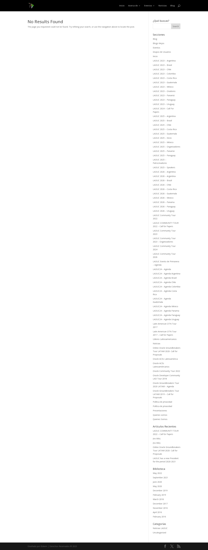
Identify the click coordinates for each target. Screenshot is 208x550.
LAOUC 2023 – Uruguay (163, 104)
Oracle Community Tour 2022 (166, 371)
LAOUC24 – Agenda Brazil (165, 277)
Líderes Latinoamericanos (165, 339)
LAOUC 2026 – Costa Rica (165, 189)
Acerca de (133, 6)
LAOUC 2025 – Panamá (163, 151)
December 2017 (160, 503)
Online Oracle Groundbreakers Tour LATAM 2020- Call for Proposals (166, 351)
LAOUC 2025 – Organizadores (166, 146)
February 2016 (159, 516)
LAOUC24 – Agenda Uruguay (166, 319)
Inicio (122, 6)
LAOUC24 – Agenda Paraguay (166, 315)
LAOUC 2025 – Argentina (164, 116)
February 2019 (159, 495)
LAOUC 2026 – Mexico (163, 197)
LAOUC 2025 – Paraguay (164, 155)
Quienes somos (160, 415)
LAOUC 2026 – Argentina (164, 171)
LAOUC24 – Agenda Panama (166, 310)
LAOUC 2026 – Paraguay (164, 206)
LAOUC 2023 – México (163, 86)
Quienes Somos (160, 419)
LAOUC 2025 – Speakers (164, 167)
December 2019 (160, 490)
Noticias (162, 6)
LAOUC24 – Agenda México (165, 306)
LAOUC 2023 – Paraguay (164, 99)
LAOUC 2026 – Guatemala (165, 193)
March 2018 (158, 499)
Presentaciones (160, 410)
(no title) (156, 438)
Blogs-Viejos (158, 43)
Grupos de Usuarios (162, 52)
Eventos (148, 6)
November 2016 (160, 508)
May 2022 (157, 473)
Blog (172, 6)
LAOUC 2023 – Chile (162, 69)
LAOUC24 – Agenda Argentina (166, 273)
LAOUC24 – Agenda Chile (164, 282)
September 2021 (160, 477)
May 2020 (157, 486)
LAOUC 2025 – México (163, 142)
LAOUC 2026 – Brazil (162, 180)
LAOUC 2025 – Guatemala (165, 133)
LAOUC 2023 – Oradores (164, 91)
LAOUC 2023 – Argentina (164, 60)
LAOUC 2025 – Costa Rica (165, 129)
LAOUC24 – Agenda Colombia (166, 286)
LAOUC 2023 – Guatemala (165, 82)
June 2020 (157, 482)
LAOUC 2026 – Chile (162, 184)
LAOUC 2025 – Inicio (162, 138)
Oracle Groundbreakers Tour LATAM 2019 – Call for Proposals (166, 394)
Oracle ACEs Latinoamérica (165, 359)
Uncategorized (159, 532)
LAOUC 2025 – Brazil (162, 120)
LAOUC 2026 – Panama (163, 202)
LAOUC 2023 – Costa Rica (165, 78)
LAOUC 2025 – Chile (162, 125)
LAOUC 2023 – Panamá (163, 95)
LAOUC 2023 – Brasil (162, 65)
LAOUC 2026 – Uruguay (163, 211)
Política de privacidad (162, 401)
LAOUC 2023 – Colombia (164, 73)
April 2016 (157, 512)
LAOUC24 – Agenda (162, 269)
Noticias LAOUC (160, 528)
